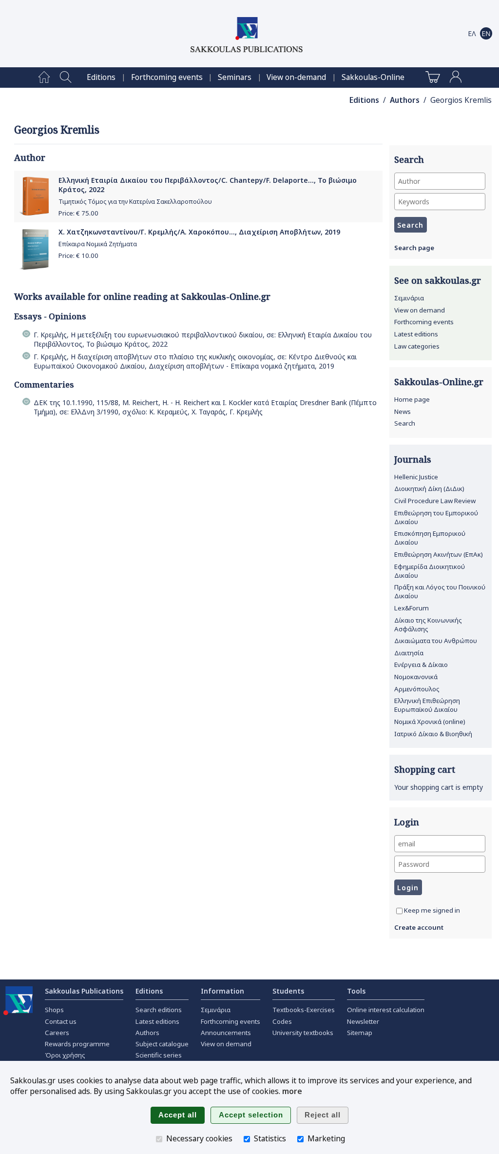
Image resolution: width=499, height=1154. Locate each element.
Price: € (78, 213)
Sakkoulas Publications (84, 991)
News (402, 411)
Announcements (226, 1032)
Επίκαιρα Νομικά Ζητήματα (97, 244)
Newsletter (363, 1021)
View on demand (419, 310)
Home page (412, 399)
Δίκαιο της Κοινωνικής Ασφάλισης (428, 624)
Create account (418, 927)
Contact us (61, 1021)
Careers (57, 1032)
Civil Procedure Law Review (435, 500)
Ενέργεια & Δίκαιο (421, 664)
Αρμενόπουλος (417, 689)
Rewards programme (77, 1043)
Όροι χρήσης (65, 1055)
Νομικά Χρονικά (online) (429, 721)
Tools (356, 991)
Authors (405, 100)
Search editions (158, 1009)
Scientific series (158, 1055)
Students (288, 991)
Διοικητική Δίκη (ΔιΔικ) (429, 488)
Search (404, 423)
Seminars (234, 77)
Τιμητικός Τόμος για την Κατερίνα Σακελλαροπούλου (135, 201)
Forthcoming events (167, 77)
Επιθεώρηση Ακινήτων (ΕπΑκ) (438, 554)
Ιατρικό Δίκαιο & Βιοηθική (433, 733)
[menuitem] (44, 77)
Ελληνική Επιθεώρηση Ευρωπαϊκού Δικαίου (427, 705)
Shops (54, 1009)
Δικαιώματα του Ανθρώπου (435, 640)
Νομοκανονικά (416, 676)
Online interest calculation (385, 1009)
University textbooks (302, 1032)
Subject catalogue (162, 1043)
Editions (101, 77)
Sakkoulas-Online (373, 77)
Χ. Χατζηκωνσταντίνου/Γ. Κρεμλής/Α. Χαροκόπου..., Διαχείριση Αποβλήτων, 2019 (199, 231)
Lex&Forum (411, 608)
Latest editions (416, 334)
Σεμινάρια (409, 297)
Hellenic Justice (416, 476)
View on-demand (296, 77)
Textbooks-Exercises (303, 1009)
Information (222, 991)
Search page (414, 247)
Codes (282, 1021)
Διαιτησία (408, 652)
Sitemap (359, 1032)
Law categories (417, 346)
